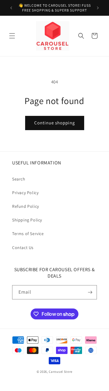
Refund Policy (25, 206)
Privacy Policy (25, 192)
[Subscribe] (90, 292)
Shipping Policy (27, 220)
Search (18, 179)
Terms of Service (28, 233)
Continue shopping (54, 123)
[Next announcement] (97, 8)
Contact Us (23, 247)
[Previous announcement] (11, 8)
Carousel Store (60, 371)
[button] (12, 35)
